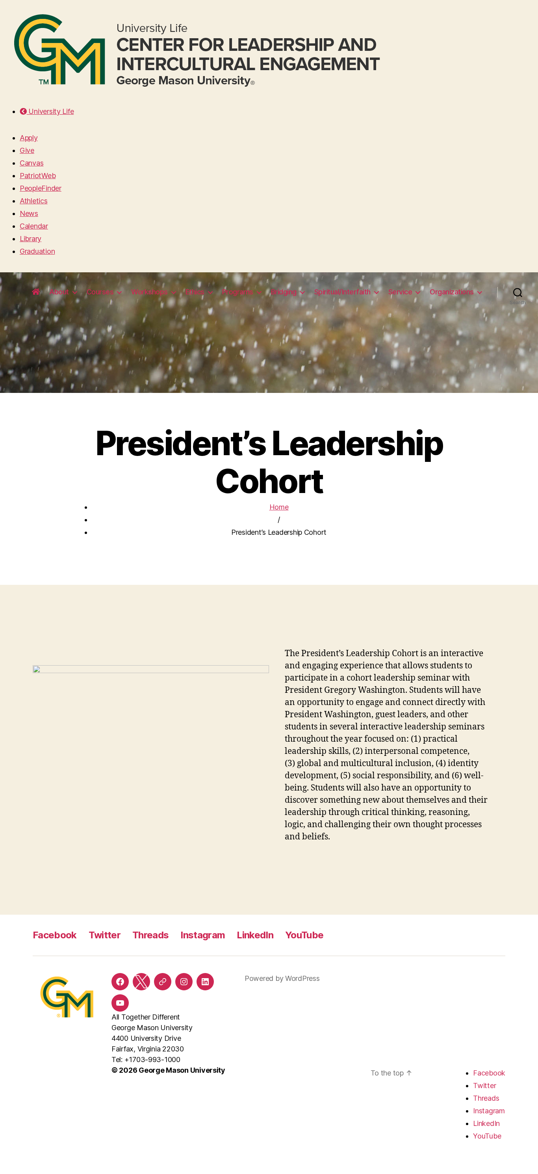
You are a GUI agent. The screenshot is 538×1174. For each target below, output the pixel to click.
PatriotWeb (38, 175)
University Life (50, 111)
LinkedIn (255, 935)
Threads (150, 935)
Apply (29, 138)
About (59, 292)
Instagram (202, 935)
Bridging (284, 292)
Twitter (105, 935)
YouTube (304, 935)
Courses (100, 292)
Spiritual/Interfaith (342, 292)
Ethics (195, 292)
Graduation (37, 251)
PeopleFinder (40, 188)
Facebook (55, 935)
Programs (237, 292)
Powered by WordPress (282, 978)
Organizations (452, 292)
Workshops (149, 292)
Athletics (34, 201)
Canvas (31, 163)
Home (279, 507)
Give (27, 150)
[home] (36, 292)
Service (400, 292)
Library (30, 238)
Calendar (34, 226)
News (29, 213)
